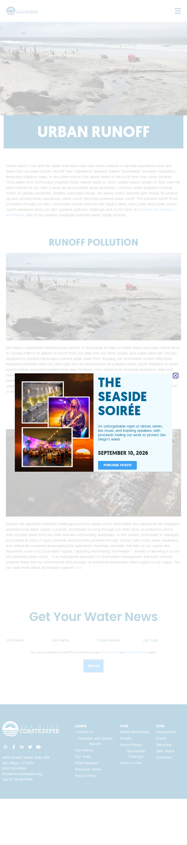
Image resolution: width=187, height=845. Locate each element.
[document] (93, 422)
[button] (175, 375)
